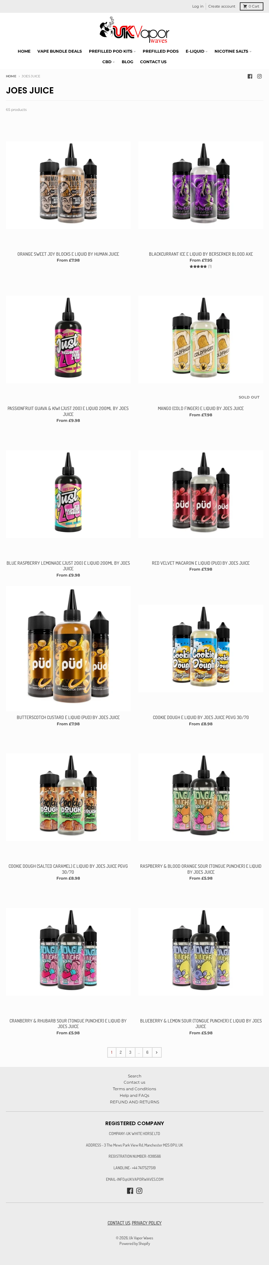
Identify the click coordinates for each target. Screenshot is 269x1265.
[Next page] (157, 1052)
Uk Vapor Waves (141, 1237)
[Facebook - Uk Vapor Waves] (250, 76)
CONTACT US (119, 1223)
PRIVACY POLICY (147, 1223)
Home (11, 76)
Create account (221, 6)
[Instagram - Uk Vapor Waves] (259, 76)
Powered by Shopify (134, 1243)
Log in (197, 6)
